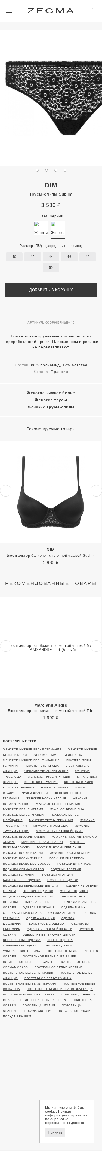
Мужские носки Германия (59, 847)
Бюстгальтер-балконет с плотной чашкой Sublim (51, 552)
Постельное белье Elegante (28, 961)
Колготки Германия (41, 782)
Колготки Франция (18, 787)
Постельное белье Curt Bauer (49, 956)
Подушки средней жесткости (28, 896)
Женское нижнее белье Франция (31, 760)
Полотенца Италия (39, 1005)
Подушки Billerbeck (67, 858)
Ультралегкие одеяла (21, 950)
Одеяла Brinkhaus (38, 907)
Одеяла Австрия (62, 912)
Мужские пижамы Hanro (42, 842)
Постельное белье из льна (48, 978)
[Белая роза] (41, 228)
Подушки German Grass (23, 869)
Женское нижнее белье (51, 393)
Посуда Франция (17, 1016)
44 (51, 257)
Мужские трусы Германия (51, 820)
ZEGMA (51, 11)
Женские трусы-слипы (51, 407)
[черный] (58, 228)
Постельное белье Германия (28, 972)
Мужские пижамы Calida (24, 836)
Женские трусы (51, 400)
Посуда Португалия (75, 1010)
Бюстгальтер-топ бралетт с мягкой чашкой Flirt (51, 708)
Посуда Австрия (38, 1010)
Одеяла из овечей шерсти (49, 929)
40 (14, 257)
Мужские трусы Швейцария (59, 831)
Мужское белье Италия (23, 809)
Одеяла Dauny (73, 907)
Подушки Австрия (66, 869)
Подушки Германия (19, 874)
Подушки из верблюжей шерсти (30, 885)
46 (69, 257)
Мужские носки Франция (71, 852)
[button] (9, 11)
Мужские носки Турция (22, 858)
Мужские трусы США (50, 825)
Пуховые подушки (63, 880)
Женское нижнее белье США (57, 754)
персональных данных (64, 1123)
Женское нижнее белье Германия (32, 749)
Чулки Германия (55, 787)
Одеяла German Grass (22, 912)
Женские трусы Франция (49, 776)
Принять (55, 1132)
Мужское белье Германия (58, 803)
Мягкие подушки (74, 891)
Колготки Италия (78, 782)
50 (51, 268)
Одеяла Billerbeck (41, 901)
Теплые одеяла (58, 945)
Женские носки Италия (46, 798)
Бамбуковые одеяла (46, 923)
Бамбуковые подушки (22, 880)
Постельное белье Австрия (59, 967)
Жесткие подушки (38, 891)
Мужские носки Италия (23, 852)
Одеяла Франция (40, 918)
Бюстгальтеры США (42, 765)
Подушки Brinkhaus (74, 863)
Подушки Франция (57, 874)
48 (88, 257)
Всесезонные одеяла (22, 940)
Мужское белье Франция (24, 814)
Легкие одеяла (60, 940)
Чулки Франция (35, 792)
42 (32, 257)
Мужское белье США (67, 809)
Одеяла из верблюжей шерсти (49, 934)
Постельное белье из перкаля (29, 983)
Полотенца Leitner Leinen (43, 999)
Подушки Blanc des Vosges (27, 863)
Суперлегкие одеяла (21, 945)
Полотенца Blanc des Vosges (29, 994)
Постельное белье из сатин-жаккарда (60, 989)
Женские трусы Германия (46, 771)
